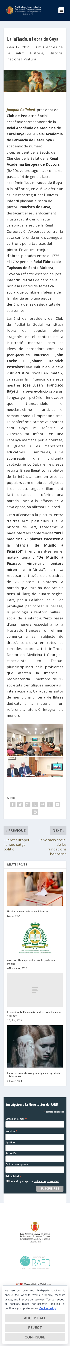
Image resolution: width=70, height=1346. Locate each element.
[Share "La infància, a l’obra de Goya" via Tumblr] (35, 804)
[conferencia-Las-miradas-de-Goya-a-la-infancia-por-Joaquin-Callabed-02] (49, 775)
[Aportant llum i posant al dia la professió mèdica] (35, 938)
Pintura (30, 59)
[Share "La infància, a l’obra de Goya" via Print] (35, 812)
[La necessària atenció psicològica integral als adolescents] (35, 1046)
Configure (35, 1337)
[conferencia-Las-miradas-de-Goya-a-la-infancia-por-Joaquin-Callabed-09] (21, 775)
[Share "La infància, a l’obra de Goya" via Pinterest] (42, 804)
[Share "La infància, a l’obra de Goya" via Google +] (27, 804)
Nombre (11, 1131)
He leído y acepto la (34, 1181)
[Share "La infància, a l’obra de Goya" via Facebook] (12, 804)
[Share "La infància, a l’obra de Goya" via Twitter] (20, 804)
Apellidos (10, 1142)
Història (36, 53)
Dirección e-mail (16, 1119)
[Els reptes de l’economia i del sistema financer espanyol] (35, 990)
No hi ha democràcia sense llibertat (27, 911)
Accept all (35, 1318)
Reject (35, 1327)
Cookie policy (47, 1308)
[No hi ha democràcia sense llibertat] (35, 889)
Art (38, 47)
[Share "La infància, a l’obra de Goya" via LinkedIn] (50, 804)
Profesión (11, 1153)
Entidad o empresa (16, 1164)
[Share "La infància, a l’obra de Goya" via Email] (57, 804)
